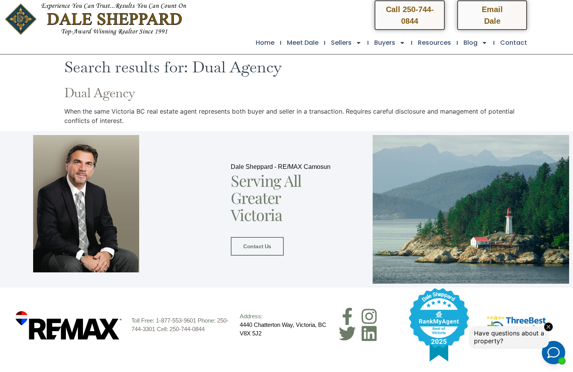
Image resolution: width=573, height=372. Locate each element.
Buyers (384, 42)
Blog (470, 42)
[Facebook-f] (347, 316)
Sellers (341, 42)
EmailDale (492, 15)
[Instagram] (369, 316)
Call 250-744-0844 (410, 15)
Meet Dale (302, 42)
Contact (513, 42)
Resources (434, 42)
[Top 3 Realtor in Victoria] (516, 324)
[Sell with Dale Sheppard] (439, 324)
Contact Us (257, 246)
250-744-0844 (187, 329)
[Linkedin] (369, 333)
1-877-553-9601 (176, 320)
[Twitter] (347, 333)
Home (265, 42)
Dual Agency (99, 93)
